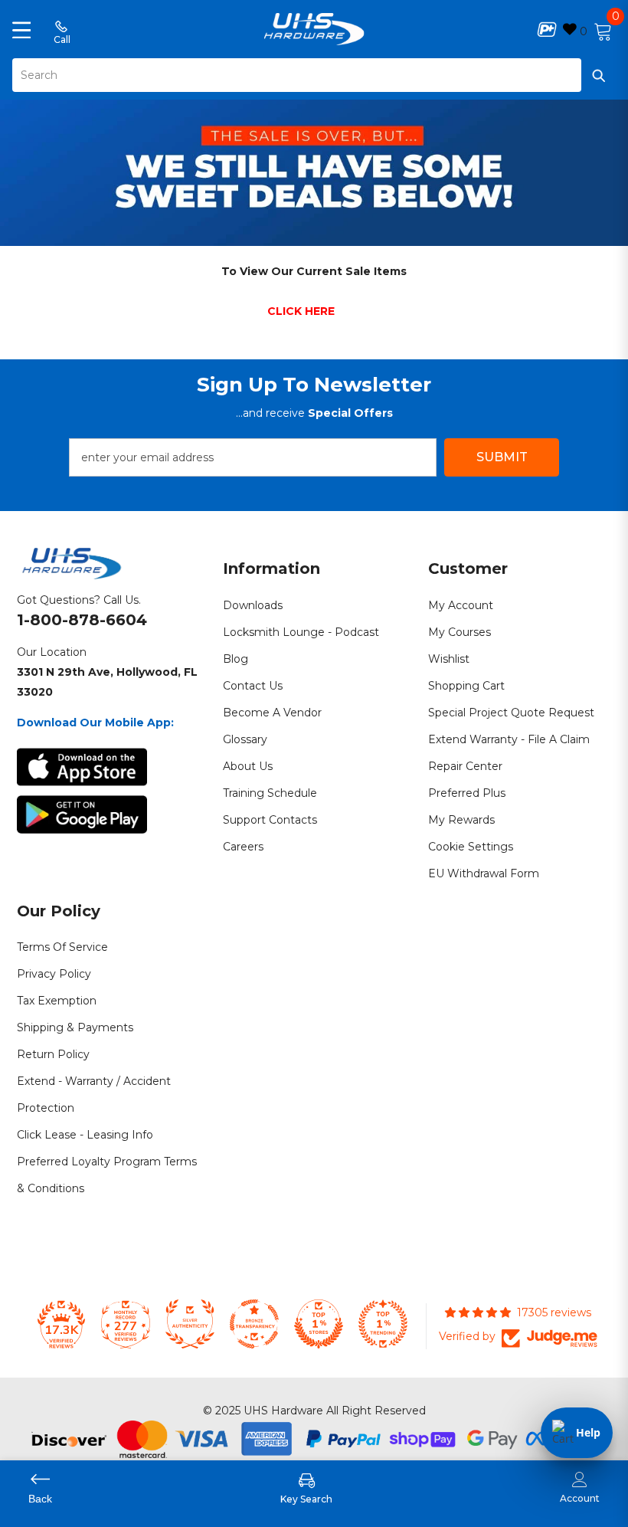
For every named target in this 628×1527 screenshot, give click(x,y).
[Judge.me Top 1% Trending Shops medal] (382, 1323)
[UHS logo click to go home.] (314, 29)
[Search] (314, 75)
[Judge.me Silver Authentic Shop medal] (189, 1323)
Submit (502, 457)
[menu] (21, 29)
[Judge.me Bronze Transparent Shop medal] (254, 1323)
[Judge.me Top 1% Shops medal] (318, 1323)
